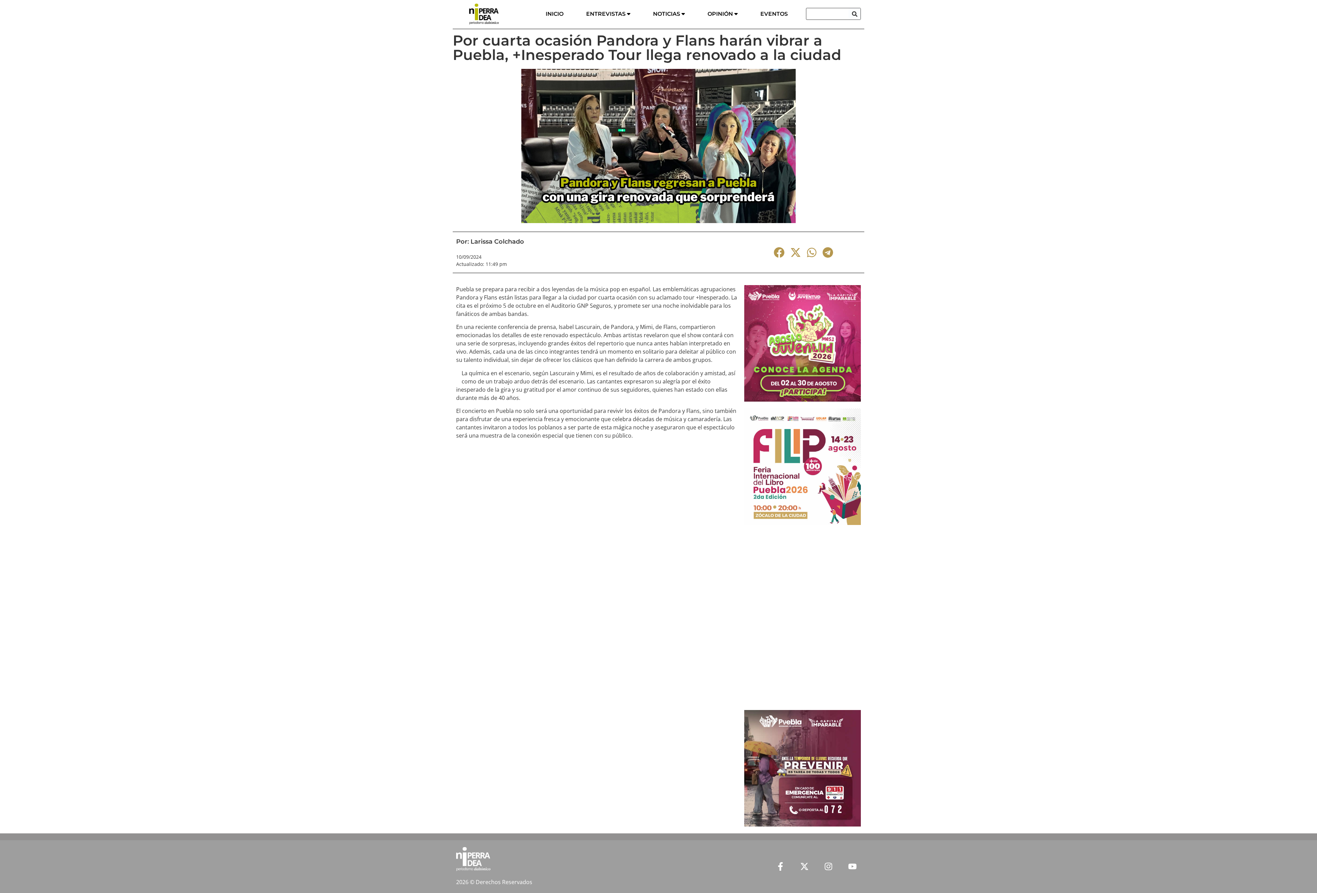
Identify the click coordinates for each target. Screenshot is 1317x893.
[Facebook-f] (780, 866)
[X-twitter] (804, 866)
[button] (779, 252)
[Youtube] (852, 866)
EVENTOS (774, 14)
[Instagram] (828, 866)
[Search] (855, 14)
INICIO (554, 14)
